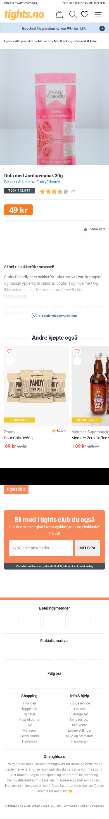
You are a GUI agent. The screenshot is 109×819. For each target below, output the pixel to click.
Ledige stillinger (79, 730)
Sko (29, 725)
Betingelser (80, 714)
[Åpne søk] (73, 14)
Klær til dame (29, 720)
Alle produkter (25, 41)
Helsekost (29, 741)
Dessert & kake (86, 41)
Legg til (11, 362)
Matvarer (44, 41)
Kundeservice (80, 703)
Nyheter (29, 714)
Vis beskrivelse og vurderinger (57, 315)
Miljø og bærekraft (79, 736)
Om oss (80, 709)
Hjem (8, 41)
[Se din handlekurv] (59, 14)
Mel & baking (63, 41)
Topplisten (29, 709)
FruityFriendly (48, 181)
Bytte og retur (80, 720)
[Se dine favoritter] (84, 14)
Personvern (79, 741)
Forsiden (29, 703)
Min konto (79, 725)
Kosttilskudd (29, 736)
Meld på (87, 548)
